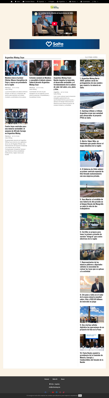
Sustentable (86, 1)
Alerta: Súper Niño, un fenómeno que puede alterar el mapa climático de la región (91, 143)
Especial (41, 1)
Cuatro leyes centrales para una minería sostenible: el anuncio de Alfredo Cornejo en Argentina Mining (15, 129)
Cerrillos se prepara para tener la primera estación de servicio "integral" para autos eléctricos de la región (91, 235)
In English (51, 1)
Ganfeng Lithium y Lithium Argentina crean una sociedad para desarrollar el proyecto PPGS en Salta (91, 114)
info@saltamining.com (54, 387)
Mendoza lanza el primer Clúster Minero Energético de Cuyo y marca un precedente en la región (16, 81)
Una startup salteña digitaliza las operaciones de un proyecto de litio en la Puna (92, 327)
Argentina (62, 1)
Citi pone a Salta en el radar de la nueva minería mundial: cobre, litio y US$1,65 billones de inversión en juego (91, 298)
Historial (47, 379)
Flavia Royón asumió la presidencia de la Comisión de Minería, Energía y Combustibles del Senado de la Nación (91, 357)
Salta (18, 1)
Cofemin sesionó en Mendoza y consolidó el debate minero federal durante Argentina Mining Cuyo (40, 81)
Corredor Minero (29, 1)
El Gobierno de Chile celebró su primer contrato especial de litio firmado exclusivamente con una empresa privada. (91, 172)
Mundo (74, 1)
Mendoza (8, 87)
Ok (80, 395)
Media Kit (55, 379)
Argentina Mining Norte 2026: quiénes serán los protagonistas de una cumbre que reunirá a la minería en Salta (91, 83)
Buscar (63, 379)
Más (95, 1)
